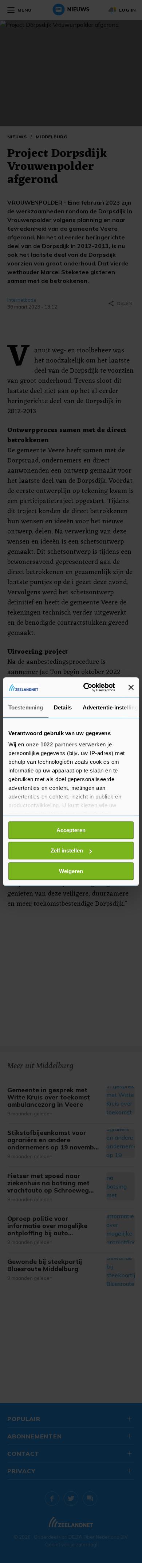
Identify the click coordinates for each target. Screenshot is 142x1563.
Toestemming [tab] (25, 707)
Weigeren (71, 871)
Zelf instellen (67, 850)
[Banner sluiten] (131, 687)
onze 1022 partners (52, 744)
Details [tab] (63, 707)
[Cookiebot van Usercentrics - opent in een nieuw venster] (86, 687)
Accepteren (71, 830)
